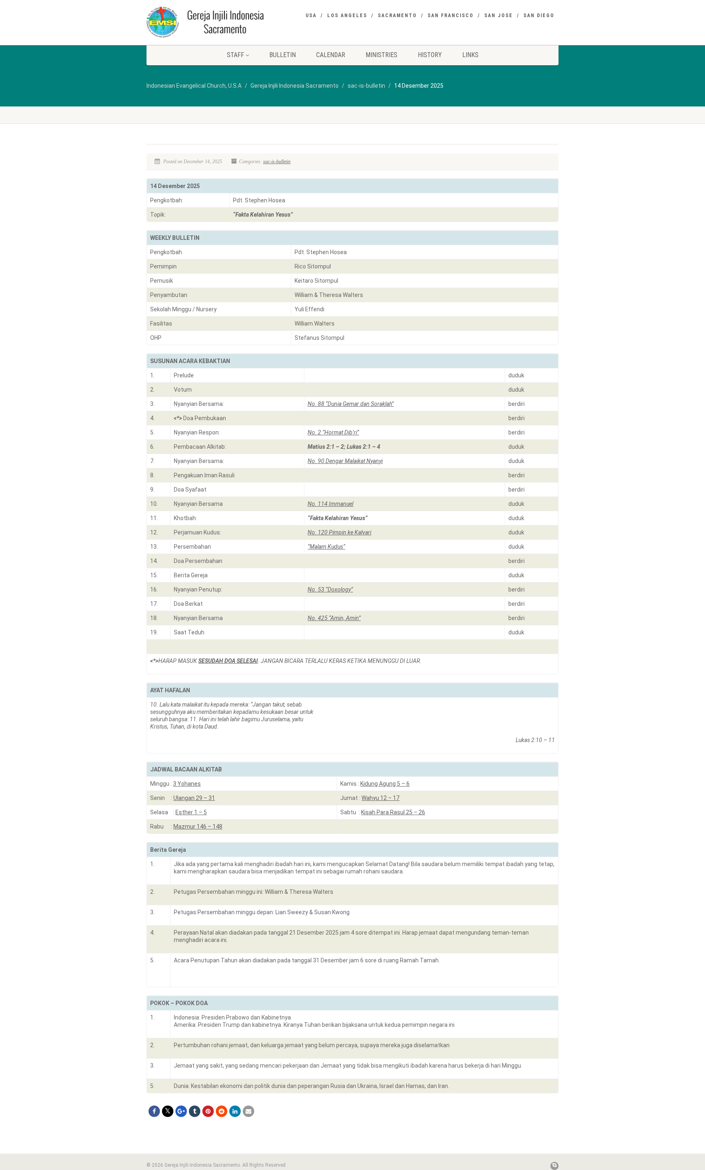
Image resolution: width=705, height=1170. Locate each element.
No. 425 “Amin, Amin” (334, 618)
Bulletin (282, 55)
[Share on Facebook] (154, 1111)
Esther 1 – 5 (191, 812)
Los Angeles (347, 15)
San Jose (498, 15)
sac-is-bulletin (276, 161)
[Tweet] (167, 1111)
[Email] (248, 1111)
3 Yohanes (187, 783)
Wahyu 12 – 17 (380, 798)
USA (311, 15)
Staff (235, 55)
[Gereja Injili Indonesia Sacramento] (211, 22)
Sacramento (397, 15)
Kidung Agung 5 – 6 (385, 783)
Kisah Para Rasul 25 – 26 (393, 812)
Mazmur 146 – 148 (197, 826)
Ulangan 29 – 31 (194, 798)
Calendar (330, 55)
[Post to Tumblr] (194, 1111)
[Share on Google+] (181, 1111)
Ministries (381, 55)
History (430, 55)
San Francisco (451, 15)
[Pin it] (208, 1111)
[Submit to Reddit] (221, 1111)
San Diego (538, 15)
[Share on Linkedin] (235, 1111)
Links (470, 55)
